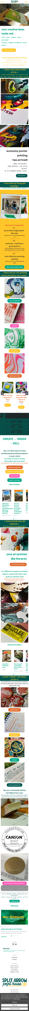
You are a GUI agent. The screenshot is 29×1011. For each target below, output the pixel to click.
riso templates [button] (14, 301)
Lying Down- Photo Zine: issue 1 (5, 665)
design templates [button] (14, 467)
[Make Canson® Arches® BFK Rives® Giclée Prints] (18, 656)
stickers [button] (14, 760)
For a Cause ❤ (14, 967)
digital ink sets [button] (14, 376)
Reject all (14, 1005)
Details (7, 405)
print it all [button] (14, 476)
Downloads (14, 969)
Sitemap (14, 959)
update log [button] (15, 901)
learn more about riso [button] (14, 267)
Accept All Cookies (14, 1008)
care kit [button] (14, 326)
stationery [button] (14, 735)
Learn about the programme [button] (14, 883)
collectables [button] (14, 710)
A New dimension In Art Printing (11, 929)
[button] (9, 50)
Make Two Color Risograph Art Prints (7, 397)
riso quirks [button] (14, 351)
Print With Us (14, 965)
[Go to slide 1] (2, 393)
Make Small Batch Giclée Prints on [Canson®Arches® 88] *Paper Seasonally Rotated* (7, 508)
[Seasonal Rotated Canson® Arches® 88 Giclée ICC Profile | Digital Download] (18, 496)
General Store (14, 971)
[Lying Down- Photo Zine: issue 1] (6, 656)
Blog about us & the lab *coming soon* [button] (14, 888)
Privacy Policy (16, 999)
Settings (14, 1002)
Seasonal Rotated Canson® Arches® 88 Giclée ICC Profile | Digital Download (18, 508)
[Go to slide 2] (26, 393)
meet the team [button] (14, 480)
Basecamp (14, 957)
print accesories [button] (15, 785)
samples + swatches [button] (14, 472)
